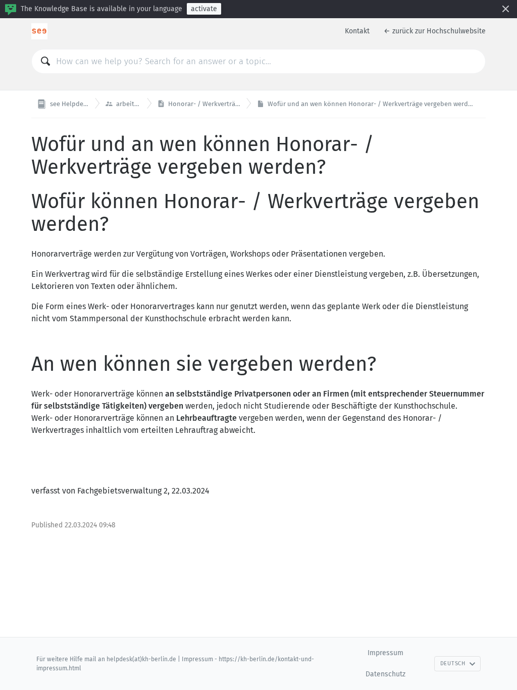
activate (204, 9)
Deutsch (453, 663)
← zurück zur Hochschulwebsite (435, 31)
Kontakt (357, 31)
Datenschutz (385, 674)
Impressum (385, 653)
